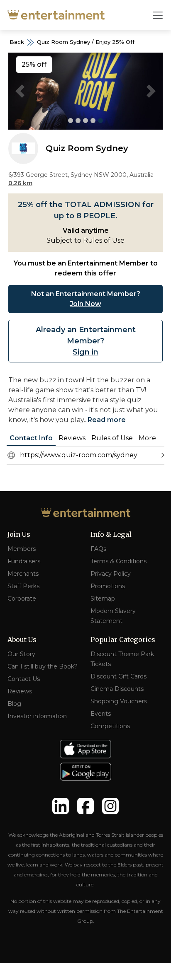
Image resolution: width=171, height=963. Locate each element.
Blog (14, 703)
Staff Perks (23, 586)
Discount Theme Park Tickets (122, 659)
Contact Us (23, 679)
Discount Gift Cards (118, 676)
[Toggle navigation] (158, 15)
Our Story (21, 654)
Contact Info (31, 438)
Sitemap (102, 598)
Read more (107, 420)
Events (100, 713)
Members (21, 549)
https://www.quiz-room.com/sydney (78, 455)
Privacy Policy (110, 573)
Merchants (23, 573)
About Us (22, 639)
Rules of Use (112, 438)
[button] (20, 91)
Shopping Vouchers (118, 701)
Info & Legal (111, 534)
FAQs (98, 549)
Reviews (72, 438)
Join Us (18, 534)
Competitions (110, 726)
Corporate (21, 598)
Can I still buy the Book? (42, 666)
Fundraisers (23, 561)
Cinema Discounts (117, 689)
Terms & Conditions (118, 561)
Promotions (107, 586)
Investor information (37, 716)
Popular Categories (122, 639)
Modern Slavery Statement (113, 616)
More (147, 438)
